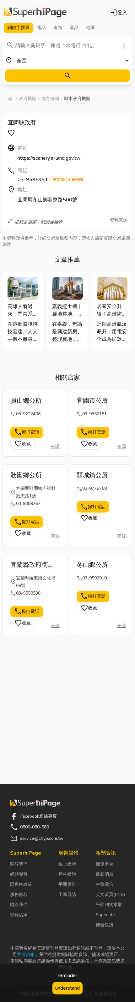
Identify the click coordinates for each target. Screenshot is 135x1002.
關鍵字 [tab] (19, 28)
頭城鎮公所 (92, 475)
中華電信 (104, 884)
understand (67, 988)
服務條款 (19, 895)
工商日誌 (67, 895)
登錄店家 (19, 915)
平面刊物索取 (109, 905)
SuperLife (105, 915)
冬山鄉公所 (92, 564)
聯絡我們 (19, 905)
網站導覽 (19, 874)
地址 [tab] (90, 28)
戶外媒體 (67, 874)
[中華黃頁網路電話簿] (35, 13)
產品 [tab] (74, 28)
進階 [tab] (57, 28)
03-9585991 (50, 179)
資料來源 (118, 220)
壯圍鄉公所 (26, 475)
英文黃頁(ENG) (110, 895)
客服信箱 (26, 955)
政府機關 (27, 99)
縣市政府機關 (77, 99)
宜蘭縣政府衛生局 (32, 564)
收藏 (22, 444)
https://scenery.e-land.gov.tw (49, 158)
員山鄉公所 (26, 400)
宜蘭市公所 (92, 400)
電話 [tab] (41, 28)
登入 (118, 12)
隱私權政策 (21, 884)
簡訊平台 (104, 864)
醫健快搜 (104, 925)
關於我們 (19, 864)
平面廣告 (67, 884)
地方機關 (50, 99)
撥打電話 (26, 432)
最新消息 (104, 874)
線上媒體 (67, 864)
